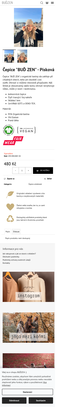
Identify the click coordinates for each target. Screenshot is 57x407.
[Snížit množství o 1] (15, 170)
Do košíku (44, 170)
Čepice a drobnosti (35, 184)
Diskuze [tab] (16, 231)
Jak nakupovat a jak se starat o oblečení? (19, 253)
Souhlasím (41, 400)
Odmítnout (14, 400)
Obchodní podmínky (11, 257)
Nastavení (27, 392)
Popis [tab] (8, 231)
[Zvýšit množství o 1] (28, 170)
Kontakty (6, 263)
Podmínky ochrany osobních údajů (16, 260)
